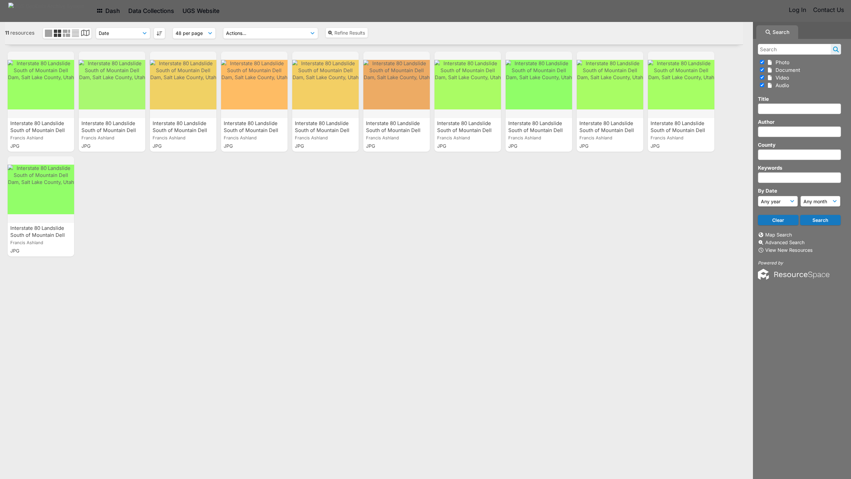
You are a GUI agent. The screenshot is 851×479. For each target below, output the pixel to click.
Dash (112, 10)
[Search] (836, 49)
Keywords (770, 168)
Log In (797, 9)
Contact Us (828, 9)
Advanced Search (784, 242)
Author (766, 122)
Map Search (778, 235)
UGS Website (200, 10)
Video (781, 78)
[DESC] (159, 33)
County (767, 145)
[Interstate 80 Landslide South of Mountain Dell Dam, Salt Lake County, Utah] (41, 85)
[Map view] (85, 34)
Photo (781, 62)
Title (763, 99)
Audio (781, 85)
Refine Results (349, 33)
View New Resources (789, 250)
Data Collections (151, 10)
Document (786, 70)
